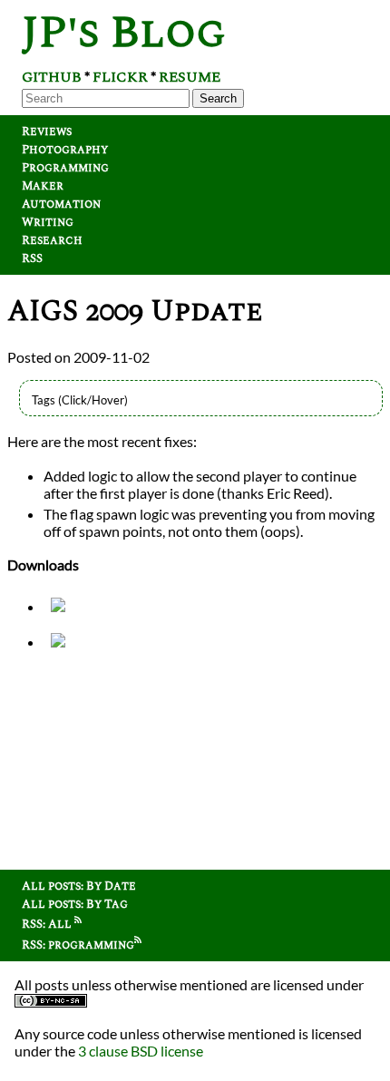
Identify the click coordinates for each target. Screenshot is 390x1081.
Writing (47, 222)
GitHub (52, 77)
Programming (65, 168)
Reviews (47, 131)
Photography (65, 150)
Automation (61, 204)
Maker (42, 186)
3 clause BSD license (140, 1050)
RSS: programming (78, 945)
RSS (32, 258)
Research (52, 240)
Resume (189, 77)
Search (218, 98)
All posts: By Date (79, 886)
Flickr (120, 77)
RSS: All (48, 924)
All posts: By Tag (75, 904)
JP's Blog (124, 33)
